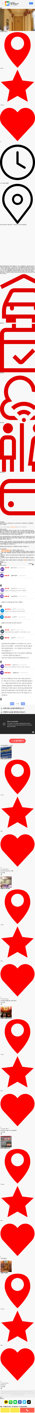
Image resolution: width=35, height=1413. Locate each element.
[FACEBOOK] (20, 1402)
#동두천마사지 (3, 523)
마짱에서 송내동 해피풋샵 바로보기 (14, 712)
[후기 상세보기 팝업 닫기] (0, 564)
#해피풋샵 (30, 523)
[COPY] (29, 1402)
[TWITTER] (24, 1402)
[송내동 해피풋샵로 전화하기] (27, 1410)
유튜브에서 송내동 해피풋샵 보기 (13, 708)
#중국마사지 (25, 523)
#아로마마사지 (10, 523)
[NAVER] (15, 1402)
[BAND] (11, 1402)
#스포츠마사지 (18, 523)
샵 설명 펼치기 (19, 741)
